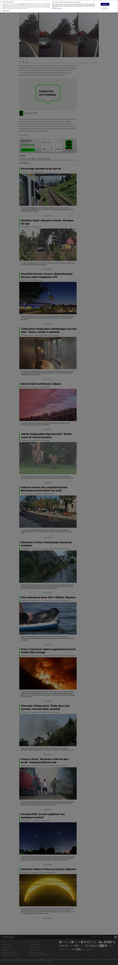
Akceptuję (105, 4)
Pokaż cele (105, 8)
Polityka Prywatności (6, 10)
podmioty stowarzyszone (23, 3)
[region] (59, 6)
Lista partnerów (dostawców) (57, 8)
